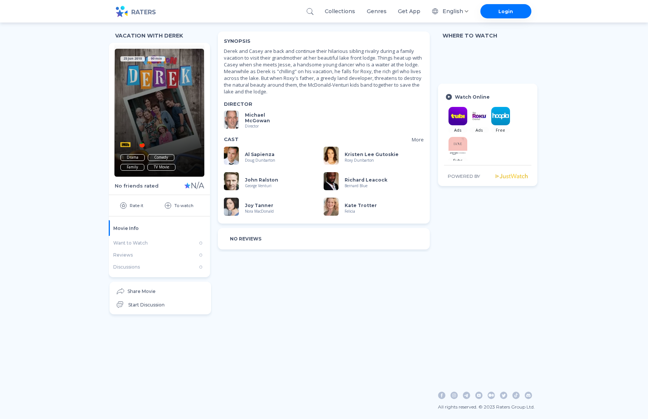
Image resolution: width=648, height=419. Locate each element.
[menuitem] (160, 291)
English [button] (452, 11)
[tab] (159, 228)
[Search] (310, 11)
